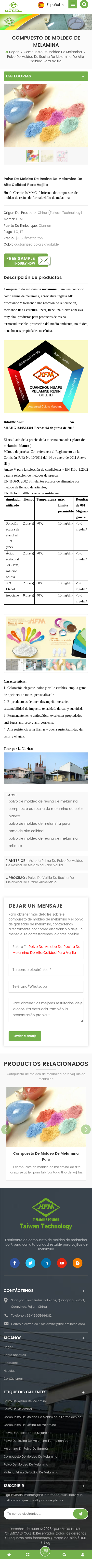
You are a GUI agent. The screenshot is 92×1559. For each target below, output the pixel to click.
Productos (11, 1363)
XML (83, 1538)
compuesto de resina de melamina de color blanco (46, 812)
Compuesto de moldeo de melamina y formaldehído (42, 1417)
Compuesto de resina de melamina (30, 1425)
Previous (6, 1129)
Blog (46, 1542)
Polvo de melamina (18, 1409)
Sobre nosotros (15, 1355)
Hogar (14, 52)
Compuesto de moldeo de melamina (30, 1456)
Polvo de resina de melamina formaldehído (36, 1441)
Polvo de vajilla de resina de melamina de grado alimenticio (40, 880)
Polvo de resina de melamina (25, 1401)
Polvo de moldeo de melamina (26, 1464)
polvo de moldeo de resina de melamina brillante (43, 842)
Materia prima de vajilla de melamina (31, 1472)
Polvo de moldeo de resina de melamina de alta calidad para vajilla (46, 950)
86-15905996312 (39, 1315)
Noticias (9, 1371)
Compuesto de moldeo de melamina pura (46, 1156)
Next (86, 1129)
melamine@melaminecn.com (63, 1324)
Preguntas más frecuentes (28, 1538)
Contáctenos (13, 1378)
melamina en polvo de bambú (26, 1448)
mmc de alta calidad (26, 831)
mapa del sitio (65, 1538)
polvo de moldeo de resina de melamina (43, 801)
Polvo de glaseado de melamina (28, 1433)
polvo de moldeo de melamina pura (39, 823)
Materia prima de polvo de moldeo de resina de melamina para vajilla (44, 863)
